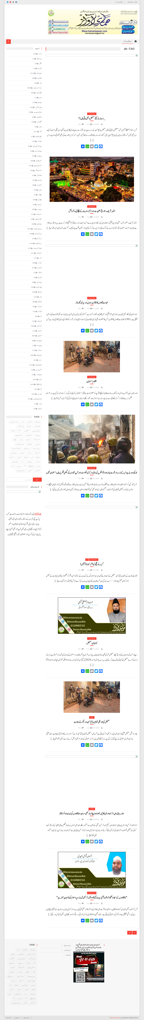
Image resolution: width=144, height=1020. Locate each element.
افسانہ (41, 83)
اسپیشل (40, 64)
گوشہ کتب (40, 331)
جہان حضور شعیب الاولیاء (37, 146)
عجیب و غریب (39, 282)
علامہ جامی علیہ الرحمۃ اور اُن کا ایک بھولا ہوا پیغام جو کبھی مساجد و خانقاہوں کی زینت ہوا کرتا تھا (92, 814)
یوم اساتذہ (40, 409)
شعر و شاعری (39, 253)
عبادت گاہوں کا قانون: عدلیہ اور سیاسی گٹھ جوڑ (91, 303)
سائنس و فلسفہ (39, 214)
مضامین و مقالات (38, 365)
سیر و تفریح (39, 238)
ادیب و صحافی (39, 59)
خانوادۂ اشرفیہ (39, 175)
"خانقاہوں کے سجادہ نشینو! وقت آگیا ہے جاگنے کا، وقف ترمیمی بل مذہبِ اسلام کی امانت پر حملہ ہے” (91, 898)
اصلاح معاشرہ (39, 73)
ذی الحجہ (40, 190)
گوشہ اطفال (39, 321)
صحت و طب (39, 268)
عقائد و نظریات (39, 287)
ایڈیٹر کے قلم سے (38, 107)
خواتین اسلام (39, 185)
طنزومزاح (40, 277)
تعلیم (41, 132)
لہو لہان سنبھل (91, 643)
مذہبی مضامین (92, 809)
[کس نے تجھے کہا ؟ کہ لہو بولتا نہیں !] (92, 530)
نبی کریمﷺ (39, 384)
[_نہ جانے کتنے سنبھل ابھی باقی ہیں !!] (92, 81)
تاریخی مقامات (39, 117)
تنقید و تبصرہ (40, 141)
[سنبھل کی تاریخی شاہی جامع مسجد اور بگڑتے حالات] (92, 697)
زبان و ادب (39, 209)
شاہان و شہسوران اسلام (37, 248)
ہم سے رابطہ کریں (67, 950)
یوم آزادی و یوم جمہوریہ (37, 399)
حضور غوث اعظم (38, 170)
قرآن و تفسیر (39, 307)
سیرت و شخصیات (39, 243)
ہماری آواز (88, 124)
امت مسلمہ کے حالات (91, 893)
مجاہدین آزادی (39, 341)
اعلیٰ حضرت (39, 78)
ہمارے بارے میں (67, 945)
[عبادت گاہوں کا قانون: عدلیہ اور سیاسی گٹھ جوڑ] (92, 269)
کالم (41, 316)
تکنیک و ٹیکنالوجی (39, 136)
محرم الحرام (40, 350)
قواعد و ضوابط (68, 955)
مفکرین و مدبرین (39, 370)
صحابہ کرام (40, 263)
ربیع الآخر (40, 195)
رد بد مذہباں (39, 204)
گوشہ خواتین (39, 326)
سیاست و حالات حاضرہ (91, 114)
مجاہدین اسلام (39, 345)
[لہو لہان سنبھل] (92, 615)
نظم (87, 560)
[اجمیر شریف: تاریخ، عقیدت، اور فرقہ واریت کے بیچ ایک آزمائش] (92, 179)
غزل (41, 297)
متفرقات (91, 717)
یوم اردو (40, 404)
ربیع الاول (40, 200)
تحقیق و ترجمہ (39, 122)
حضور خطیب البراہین (38, 166)
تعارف (40, 127)
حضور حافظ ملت (39, 161)
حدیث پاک (39, 156)
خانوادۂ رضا (40, 180)
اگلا (129, 933)
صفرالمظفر (40, 273)
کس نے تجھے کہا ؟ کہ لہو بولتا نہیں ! (92, 564)
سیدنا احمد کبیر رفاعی (38, 234)
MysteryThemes (115, 1018)
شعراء (40, 258)
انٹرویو (40, 98)
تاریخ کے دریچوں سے (38, 112)
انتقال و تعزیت (39, 93)
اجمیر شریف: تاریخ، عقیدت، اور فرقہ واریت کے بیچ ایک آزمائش (92, 211)
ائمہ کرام (40, 54)
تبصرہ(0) (80, 124)
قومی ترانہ (40, 311)
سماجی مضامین (39, 224)
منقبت (40, 379)
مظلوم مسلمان (92, 382)
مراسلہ (40, 360)
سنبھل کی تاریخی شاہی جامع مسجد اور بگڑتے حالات (92, 722)
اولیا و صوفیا (40, 102)
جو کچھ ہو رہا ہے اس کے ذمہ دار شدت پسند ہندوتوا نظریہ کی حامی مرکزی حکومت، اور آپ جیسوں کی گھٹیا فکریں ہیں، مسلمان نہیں (91, 473)
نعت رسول (40, 394)
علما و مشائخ (40, 292)
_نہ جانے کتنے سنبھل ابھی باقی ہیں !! (91, 118)
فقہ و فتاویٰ (40, 302)
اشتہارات (40, 68)
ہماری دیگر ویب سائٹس (119, 2)
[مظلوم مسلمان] (92, 356)
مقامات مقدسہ (39, 375)
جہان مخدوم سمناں (38, 151)
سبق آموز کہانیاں (38, 219)
